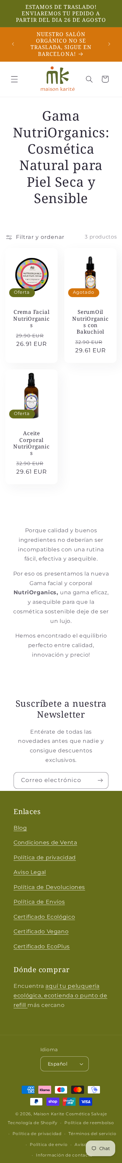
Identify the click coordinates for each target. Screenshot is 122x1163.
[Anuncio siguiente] (109, 43)
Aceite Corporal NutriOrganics (31, 443)
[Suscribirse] (100, 780)
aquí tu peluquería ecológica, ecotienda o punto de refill (60, 995)
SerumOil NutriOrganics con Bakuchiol (90, 322)
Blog (20, 828)
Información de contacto (64, 1155)
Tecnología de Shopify (32, 1122)
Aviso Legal (30, 872)
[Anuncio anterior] (12, 43)
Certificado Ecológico (44, 917)
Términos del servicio (92, 1133)
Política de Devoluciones (49, 887)
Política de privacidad (45, 857)
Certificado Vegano (41, 931)
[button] (14, 79)
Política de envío (49, 1144)
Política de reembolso (89, 1122)
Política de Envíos (39, 902)
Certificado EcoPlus (42, 946)
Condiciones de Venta (45, 842)
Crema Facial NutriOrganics (31, 318)
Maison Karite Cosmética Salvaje (70, 1114)
